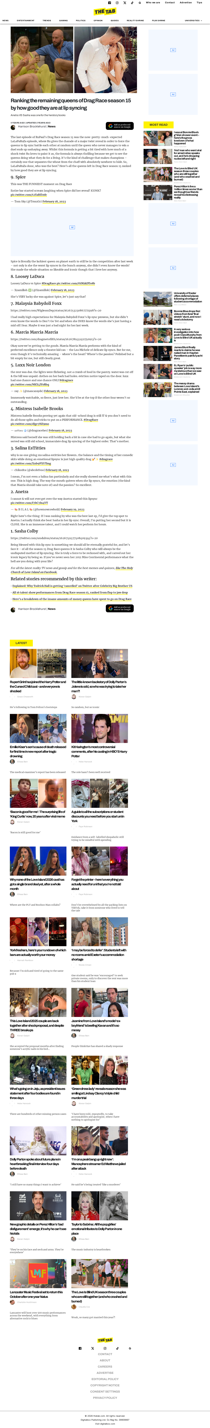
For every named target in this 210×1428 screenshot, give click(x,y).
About (105, 1360)
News (5, 21)
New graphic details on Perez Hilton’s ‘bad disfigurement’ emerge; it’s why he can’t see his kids (38, 1228)
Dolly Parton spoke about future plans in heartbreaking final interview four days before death (35, 1163)
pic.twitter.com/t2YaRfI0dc (29, 194)
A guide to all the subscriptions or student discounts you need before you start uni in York (97, 816)
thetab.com (99, 1416)
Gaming (63, 21)
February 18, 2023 (54, 201)
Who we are (153, 2)
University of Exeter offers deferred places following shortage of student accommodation (188, 297)
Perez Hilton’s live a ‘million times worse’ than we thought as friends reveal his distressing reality (188, 192)
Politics (81, 21)
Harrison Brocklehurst (32, 126)
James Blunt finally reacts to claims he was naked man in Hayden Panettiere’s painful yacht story (188, 353)
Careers (105, 1366)
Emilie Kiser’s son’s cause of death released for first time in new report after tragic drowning (38, 751)
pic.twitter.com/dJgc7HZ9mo (30, 423)
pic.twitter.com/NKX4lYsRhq (30, 384)
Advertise (186, 2)
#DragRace (49, 283)
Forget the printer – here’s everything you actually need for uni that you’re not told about (97, 884)
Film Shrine (158, 21)
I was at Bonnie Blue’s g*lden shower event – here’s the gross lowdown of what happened (186, 138)
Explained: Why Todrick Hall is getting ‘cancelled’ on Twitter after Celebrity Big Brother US (72, 586)
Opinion (98, 21)
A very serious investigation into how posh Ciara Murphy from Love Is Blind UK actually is (188, 335)
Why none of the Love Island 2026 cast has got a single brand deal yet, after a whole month (37, 884)
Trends (47, 21)
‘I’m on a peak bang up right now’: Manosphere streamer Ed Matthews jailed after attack (98, 1163)
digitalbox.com (107, 1424)
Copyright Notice (105, 1385)
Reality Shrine (135, 21)
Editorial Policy (105, 1379)
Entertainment (26, 21)
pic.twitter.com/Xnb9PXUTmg (31, 463)
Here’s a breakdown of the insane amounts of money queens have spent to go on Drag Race (72, 599)
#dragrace (66, 380)
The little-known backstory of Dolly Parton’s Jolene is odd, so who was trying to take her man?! (98, 686)
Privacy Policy (105, 1397)
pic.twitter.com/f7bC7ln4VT (29, 502)
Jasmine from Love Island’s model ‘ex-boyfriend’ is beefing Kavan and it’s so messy (95, 1025)
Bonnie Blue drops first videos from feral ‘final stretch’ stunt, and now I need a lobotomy (187, 315)
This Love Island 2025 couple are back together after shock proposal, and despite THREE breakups (37, 1025)
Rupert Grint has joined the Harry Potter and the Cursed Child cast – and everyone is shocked (38, 686)
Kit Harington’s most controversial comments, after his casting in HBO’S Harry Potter (99, 751)
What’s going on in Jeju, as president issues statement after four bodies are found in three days (37, 1093)
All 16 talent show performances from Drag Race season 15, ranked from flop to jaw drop (70, 592)
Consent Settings (105, 1391)
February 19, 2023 (72, 509)
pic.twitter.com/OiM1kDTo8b (76, 283)
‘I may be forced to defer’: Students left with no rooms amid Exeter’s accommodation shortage (98, 954)
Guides (115, 21)
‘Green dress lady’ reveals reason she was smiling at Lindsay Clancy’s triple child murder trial (98, 1093)
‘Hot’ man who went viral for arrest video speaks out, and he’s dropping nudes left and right (187, 154)
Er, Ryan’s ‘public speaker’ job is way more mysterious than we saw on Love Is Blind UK (188, 369)
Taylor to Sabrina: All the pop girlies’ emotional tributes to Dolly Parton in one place (96, 1228)
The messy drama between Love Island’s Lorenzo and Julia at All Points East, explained (187, 387)
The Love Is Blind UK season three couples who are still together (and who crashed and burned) (99, 1296)
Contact (170, 2)
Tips (199, 2)
